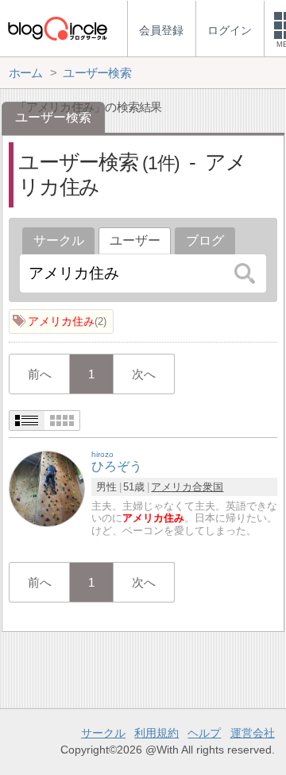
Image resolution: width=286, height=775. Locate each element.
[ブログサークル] (57, 28)
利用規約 (156, 733)
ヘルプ (204, 733)
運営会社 (252, 733)
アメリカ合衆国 (187, 487)
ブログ (205, 240)
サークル (58, 240)
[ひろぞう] (47, 487)
